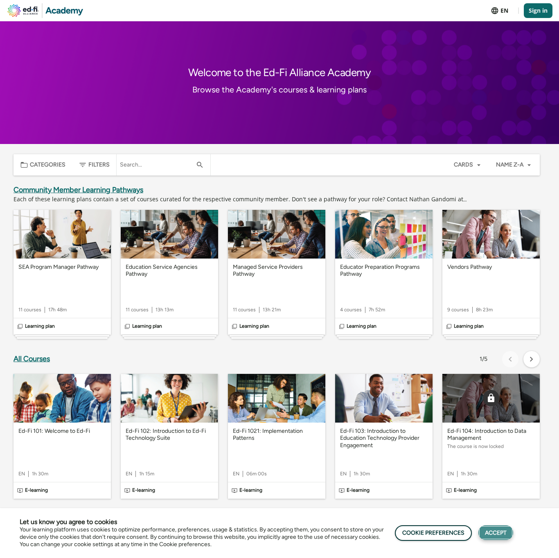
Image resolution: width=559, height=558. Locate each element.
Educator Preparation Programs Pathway (380, 270)
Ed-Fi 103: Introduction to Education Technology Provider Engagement (379, 438)
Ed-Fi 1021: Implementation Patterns (268, 435)
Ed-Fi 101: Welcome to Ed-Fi (54, 431)
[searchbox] (156, 165)
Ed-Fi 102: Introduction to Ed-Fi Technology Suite (166, 435)
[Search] (199, 165)
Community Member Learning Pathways (78, 189)
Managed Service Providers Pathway (268, 270)
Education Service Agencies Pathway (162, 270)
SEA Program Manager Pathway (58, 266)
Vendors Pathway (469, 266)
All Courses (32, 358)
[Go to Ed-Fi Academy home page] (45, 10)
